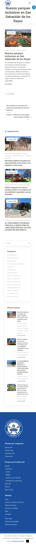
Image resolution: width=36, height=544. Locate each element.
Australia (8, 484)
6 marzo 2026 (12, 139)
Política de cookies (11, 524)
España (7, 466)
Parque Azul (9, 456)
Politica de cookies (18, 541)
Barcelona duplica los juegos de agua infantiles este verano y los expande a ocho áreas (18, 163)
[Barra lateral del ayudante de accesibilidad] (34, 7)
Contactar (8, 514)
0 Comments (10, 94)
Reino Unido (9, 490)
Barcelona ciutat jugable (13, 153)
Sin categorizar (11, 293)
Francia (7, 487)
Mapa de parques (10, 505)
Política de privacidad (12, 521)
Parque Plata (9, 450)
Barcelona (9, 469)
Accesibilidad (10, 255)
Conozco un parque (11, 508)
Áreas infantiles (11, 258)
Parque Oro (8, 447)
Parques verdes (11, 290)
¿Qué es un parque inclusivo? (14, 502)
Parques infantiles (21, 50)
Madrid (8, 475)
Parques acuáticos (12, 279)
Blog (6, 511)
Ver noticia (8, 84)
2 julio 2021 (11, 33)
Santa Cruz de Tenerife (13, 478)
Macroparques (11, 273)
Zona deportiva (11, 296)
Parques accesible (12, 276)
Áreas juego (10, 261)
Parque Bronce (10, 453)
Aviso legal (8, 518)
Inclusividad (10, 270)
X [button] (27, 541)
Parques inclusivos (10, 50)
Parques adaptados (12, 281)
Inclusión (9, 267)
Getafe (8, 472)
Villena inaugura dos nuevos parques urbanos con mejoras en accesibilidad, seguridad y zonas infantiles (23, 344)
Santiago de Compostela (14, 481)
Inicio (6, 499)
